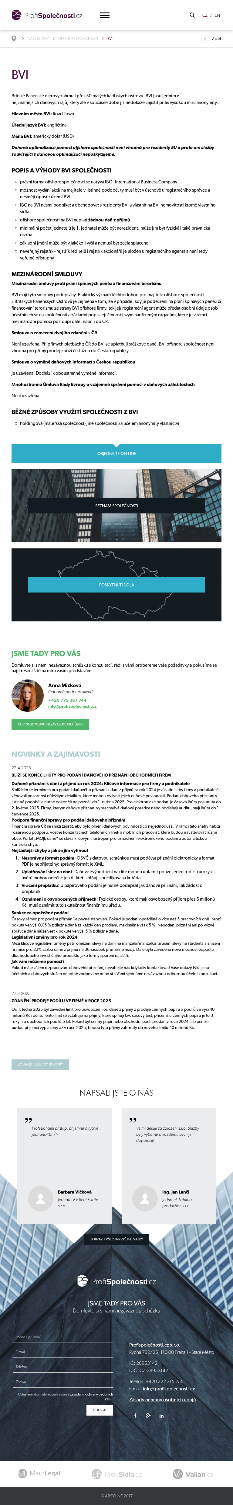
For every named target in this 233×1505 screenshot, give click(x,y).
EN (217, 15)
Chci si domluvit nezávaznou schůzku (50, 724)
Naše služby (38, 38)
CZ (205, 15)
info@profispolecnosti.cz (72, 706)
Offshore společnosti (78, 38)
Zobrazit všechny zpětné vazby (116, 1239)
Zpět (216, 38)
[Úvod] (17, 39)
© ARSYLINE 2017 (117, 1495)
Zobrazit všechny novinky (40, 1064)
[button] (105, 15)
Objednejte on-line (116, 453)
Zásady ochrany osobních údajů (162, 1399)
